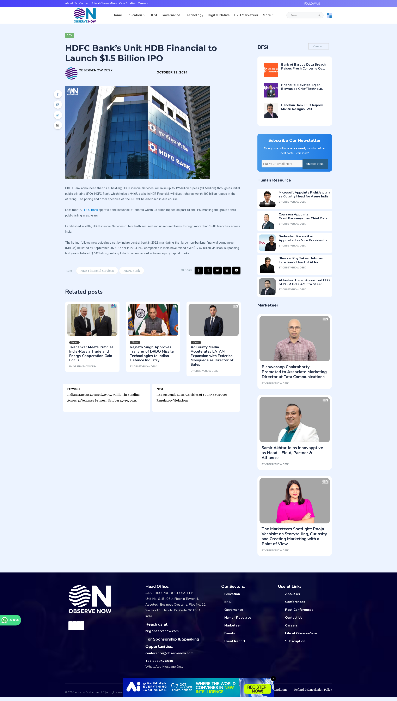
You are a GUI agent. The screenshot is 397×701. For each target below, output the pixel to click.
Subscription (295, 641)
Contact (84, 3)
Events (229, 633)
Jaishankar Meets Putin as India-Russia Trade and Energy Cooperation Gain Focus (91, 354)
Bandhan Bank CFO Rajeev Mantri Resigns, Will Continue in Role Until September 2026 (302, 111)
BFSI (153, 15)
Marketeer (232, 625)
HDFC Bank (90, 210)
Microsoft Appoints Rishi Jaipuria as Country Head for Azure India (304, 194)
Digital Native (219, 15)
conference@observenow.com (169, 653)
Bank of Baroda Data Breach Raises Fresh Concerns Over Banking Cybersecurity (303, 68)
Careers (143, 3)
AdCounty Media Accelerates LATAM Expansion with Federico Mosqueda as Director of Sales (212, 356)
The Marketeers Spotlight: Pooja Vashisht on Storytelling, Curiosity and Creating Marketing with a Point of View (294, 536)
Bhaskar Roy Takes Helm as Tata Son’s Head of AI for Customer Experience (301, 262)
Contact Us (294, 617)
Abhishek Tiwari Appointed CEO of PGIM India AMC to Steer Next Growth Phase (304, 284)
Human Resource (237, 617)
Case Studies (127, 3)
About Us (71, 3)
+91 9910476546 (159, 661)
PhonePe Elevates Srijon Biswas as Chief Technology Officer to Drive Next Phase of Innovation (303, 91)
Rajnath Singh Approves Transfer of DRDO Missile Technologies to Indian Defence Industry (152, 354)
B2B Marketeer (246, 15)
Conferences (295, 602)
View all (318, 46)
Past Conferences (299, 609)
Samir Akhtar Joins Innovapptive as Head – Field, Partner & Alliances (292, 453)
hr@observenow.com (162, 631)
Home (117, 15)
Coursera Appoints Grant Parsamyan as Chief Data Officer (303, 218)
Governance (170, 15)
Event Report (234, 641)
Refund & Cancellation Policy (313, 689)
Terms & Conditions (274, 689)
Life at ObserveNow (104, 3)
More (267, 15)
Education (134, 15)
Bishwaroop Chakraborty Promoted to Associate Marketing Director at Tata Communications (294, 372)
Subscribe (315, 164)
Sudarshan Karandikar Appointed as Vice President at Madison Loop (304, 240)
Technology (194, 15)
